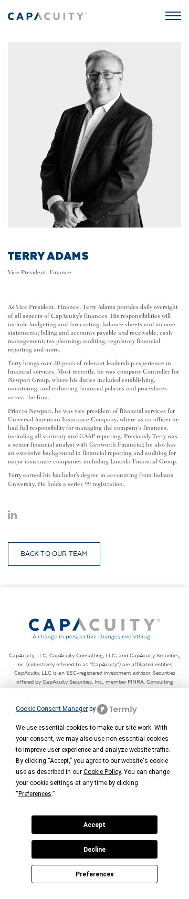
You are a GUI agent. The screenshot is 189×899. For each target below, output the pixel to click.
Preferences (95, 874)
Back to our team (54, 553)
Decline (94, 849)
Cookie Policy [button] (102, 772)
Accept (94, 825)
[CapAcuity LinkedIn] (12, 516)
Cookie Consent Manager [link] (52, 708)
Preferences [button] (34, 794)
